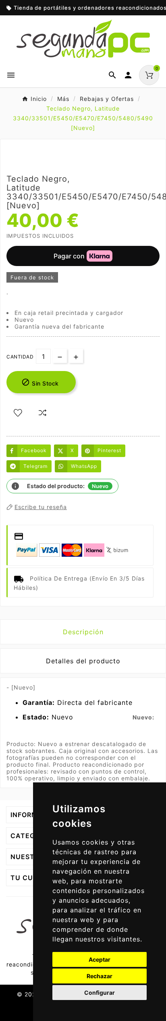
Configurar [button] (99, 992)
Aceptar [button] (99, 959)
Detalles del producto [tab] (83, 661)
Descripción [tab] (83, 632)
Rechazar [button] (99, 976)
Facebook (34, 450)
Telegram (35, 466)
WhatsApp (84, 466)
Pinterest (109, 450)
